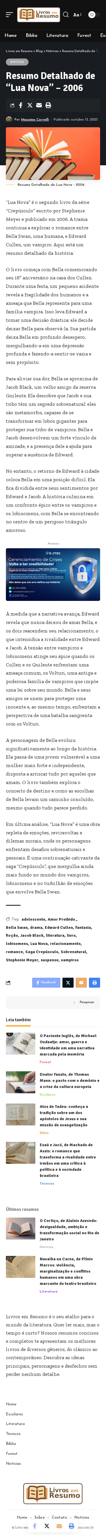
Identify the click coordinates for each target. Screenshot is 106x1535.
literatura (55, 935)
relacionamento (65, 943)
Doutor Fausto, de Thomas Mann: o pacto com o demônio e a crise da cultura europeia (70, 1080)
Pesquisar (87, 1002)
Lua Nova (39, 943)
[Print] (48, 105)
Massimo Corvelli (35, 119)
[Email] (39, 105)
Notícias (17, 62)
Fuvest (45, 1062)
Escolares (48, 1094)
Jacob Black (32, 935)
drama (36, 927)
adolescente (33, 919)
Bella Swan (17, 927)
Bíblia (44, 1133)
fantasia (83, 927)
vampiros (70, 960)
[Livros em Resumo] (39, 14)
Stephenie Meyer (22, 960)
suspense (50, 960)
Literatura (48, 1291)
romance (14, 951)
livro (71, 935)
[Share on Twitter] (30, 105)
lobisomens (17, 943)
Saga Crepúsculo (41, 951)
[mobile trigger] (11, 14)
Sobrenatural (73, 951)
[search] (66, 14)
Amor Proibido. (62, 919)
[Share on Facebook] (20, 105)
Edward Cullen (59, 927)
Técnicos (47, 1183)
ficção (12, 935)
